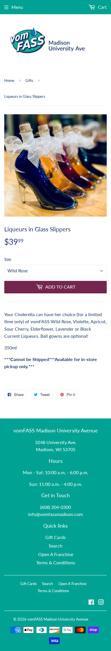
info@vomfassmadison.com (55, 514)
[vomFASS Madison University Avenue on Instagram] (101, 602)
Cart (102, 7)
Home (9, 80)
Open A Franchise (55, 554)
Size (7, 259)
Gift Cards (55, 537)
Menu (17, 7)
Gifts (29, 80)
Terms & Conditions (55, 562)
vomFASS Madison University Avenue (57, 619)
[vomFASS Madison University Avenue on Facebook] (91, 602)
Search (55, 545)
